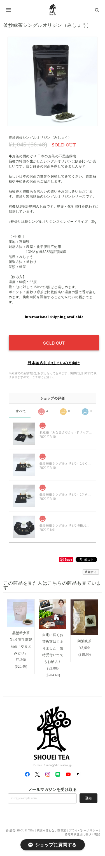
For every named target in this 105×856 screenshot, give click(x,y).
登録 (88, 798)
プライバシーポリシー (83, 830)
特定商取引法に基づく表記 (82, 834)
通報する (91, 571)
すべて (21, 411)
